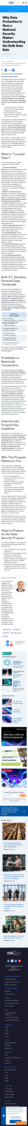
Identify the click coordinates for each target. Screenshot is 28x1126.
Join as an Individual (11, 988)
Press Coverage (9, 1094)
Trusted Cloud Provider (12, 1020)
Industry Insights (10, 61)
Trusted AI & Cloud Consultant (10, 1013)
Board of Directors (10, 1104)
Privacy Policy (16, 1113)
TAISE (6, 1028)
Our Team (8, 1101)
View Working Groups (11, 1003)
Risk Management (16, 633)
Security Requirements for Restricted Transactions (14, 406)
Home (2, 61)
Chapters (7, 991)
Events (7, 1040)
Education (8, 1052)
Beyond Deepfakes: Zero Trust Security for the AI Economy (14, 937)
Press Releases (9, 1091)
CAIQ (6, 1075)
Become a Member (10, 985)
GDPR (7, 1081)
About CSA (8, 1086)
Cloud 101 (8, 1063)
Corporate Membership (12, 976)
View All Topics (9, 1006)
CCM (6, 1073)
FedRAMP (6, 633)
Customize (15, 1117)
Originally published (7, 74)
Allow (15, 1122)
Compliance (16, 629)
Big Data (5, 636)
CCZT (6, 1036)
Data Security (7, 629)
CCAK (6, 1033)
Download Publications (12, 1000)
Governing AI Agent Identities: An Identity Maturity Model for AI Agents (14, 906)
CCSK (6, 1031)
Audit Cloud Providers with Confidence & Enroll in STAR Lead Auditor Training (10, 811)
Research (8, 998)
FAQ (5, 518)
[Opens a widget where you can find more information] (21, 1123)
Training (7, 1060)
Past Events (8, 1048)
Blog (6, 1055)
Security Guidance (10, 1070)
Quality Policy (9, 1097)
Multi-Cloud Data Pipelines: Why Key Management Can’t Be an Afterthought (13, 845)
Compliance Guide (20, 516)
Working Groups (10, 994)
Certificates (8, 1025)
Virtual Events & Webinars (13, 1058)
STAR (6, 1078)
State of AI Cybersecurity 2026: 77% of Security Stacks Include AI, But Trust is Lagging (14, 877)
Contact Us (8, 1089)
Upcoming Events (10, 1043)
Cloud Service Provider (12, 1017)
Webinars (8, 1046)
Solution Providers (10, 979)
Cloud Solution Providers (12, 982)
